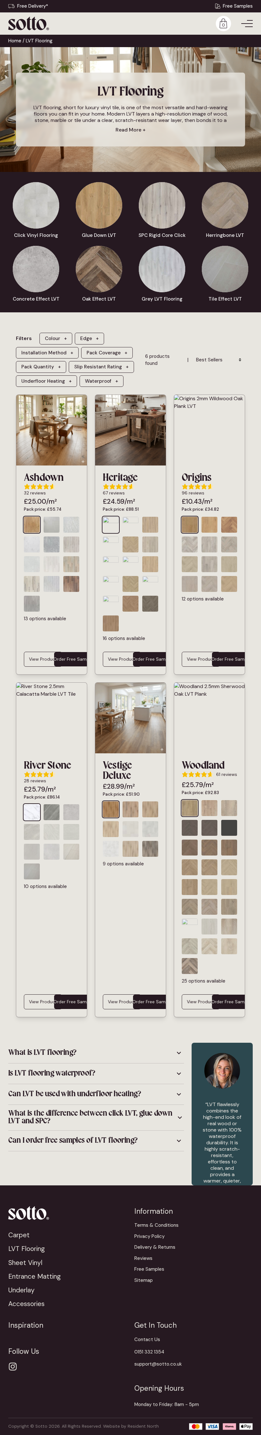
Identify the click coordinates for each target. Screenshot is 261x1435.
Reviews (143, 1258)
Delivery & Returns (154, 1247)
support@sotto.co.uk (158, 1364)
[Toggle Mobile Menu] (247, 23)
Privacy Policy (149, 1236)
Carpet (19, 1235)
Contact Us (147, 1339)
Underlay (21, 1290)
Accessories (26, 1303)
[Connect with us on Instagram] (12, 1366)
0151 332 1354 (149, 1352)
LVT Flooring (26, 1248)
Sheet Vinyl (25, 1262)
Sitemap (143, 1280)
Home (14, 41)
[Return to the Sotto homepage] (67, 1213)
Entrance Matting (34, 1276)
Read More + (130, 129)
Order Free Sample (73, 659)
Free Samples (238, 6)
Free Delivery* (32, 6)
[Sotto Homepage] (28, 23)
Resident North (143, 1426)
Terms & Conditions (156, 1225)
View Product (43, 659)
